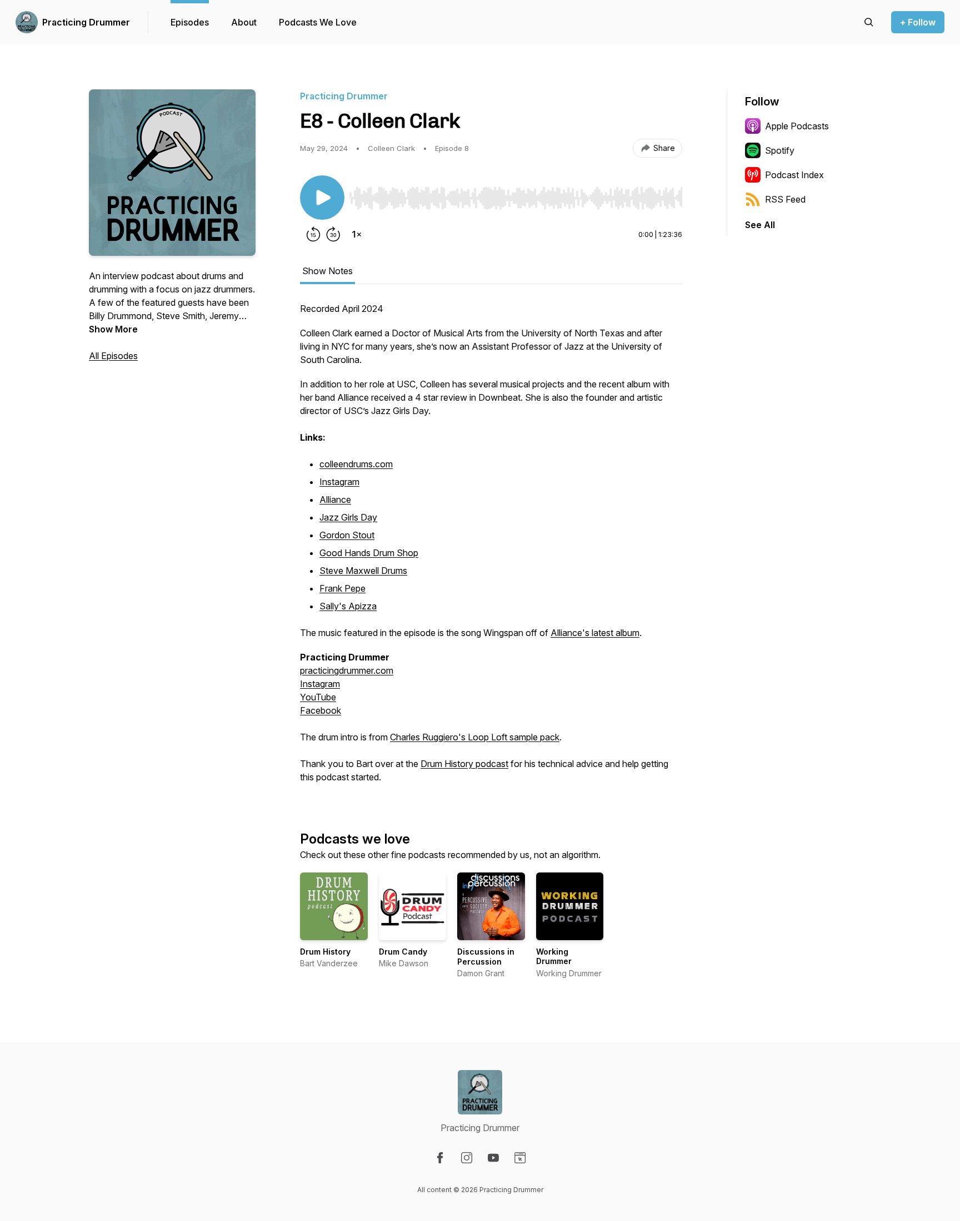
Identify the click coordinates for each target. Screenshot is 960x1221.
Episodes (190, 22)
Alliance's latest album (595, 632)
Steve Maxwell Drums (363, 570)
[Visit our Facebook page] (440, 1157)
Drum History (325, 951)
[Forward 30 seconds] (333, 234)
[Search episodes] (868, 22)
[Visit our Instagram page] (466, 1157)
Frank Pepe (342, 588)
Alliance (335, 499)
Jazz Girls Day (348, 517)
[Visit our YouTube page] (493, 1157)
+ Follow (918, 22)
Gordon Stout (346, 535)
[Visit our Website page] (520, 1157)
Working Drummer (554, 956)
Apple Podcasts (797, 126)
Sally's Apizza (348, 606)
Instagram (339, 481)
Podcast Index (794, 174)
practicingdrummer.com (346, 670)
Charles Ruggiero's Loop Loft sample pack (474, 737)
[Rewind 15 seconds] (313, 234)
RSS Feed (785, 199)
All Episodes (113, 355)
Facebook (320, 710)
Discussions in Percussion (485, 956)
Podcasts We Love (318, 22)
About (244, 22)
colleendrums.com (356, 464)
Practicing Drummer (86, 22)
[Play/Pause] (322, 197)
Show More (113, 329)
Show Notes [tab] (327, 270)
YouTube (318, 697)
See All (760, 224)
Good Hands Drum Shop (368, 552)
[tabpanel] (491, 548)
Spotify (779, 150)
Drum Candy (403, 951)
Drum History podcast (464, 763)
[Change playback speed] (357, 234)
